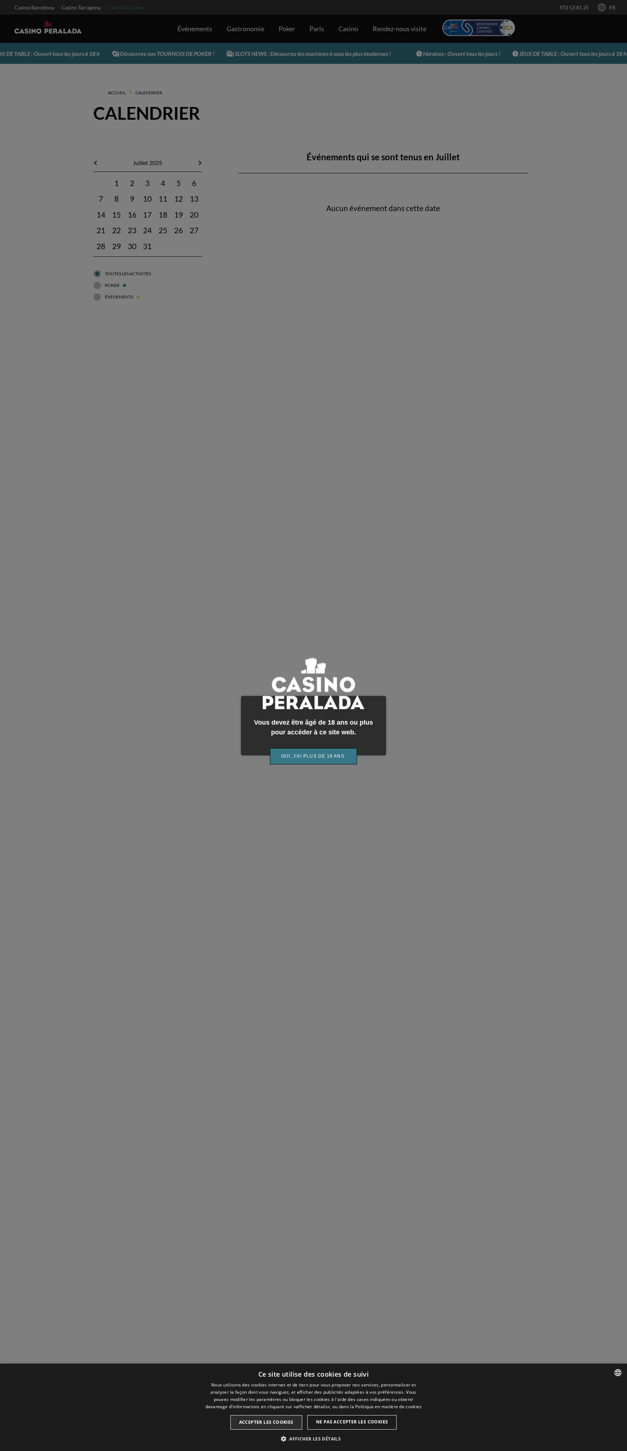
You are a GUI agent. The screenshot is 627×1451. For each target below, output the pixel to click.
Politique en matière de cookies (388, 1406)
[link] (313, 756)
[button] (313, 1438)
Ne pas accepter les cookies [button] (352, 1422)
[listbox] (618, 1372)
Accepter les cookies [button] (266, 1422)
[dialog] (313, 1407)
